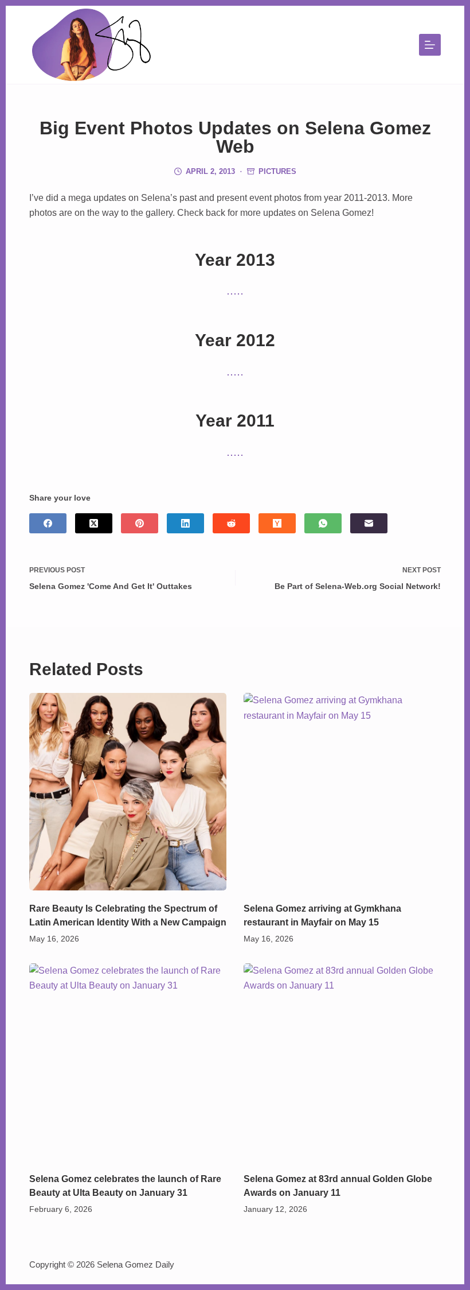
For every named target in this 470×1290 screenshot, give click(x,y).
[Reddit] (231, 523)
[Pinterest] (139, 523)
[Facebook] (47, 523)
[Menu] (430, 45)
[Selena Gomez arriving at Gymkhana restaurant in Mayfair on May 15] (342, 791)
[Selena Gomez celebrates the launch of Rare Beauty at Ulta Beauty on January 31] (127, 1062)
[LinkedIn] (185, 523)
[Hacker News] (277, 523)
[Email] (368, 523)
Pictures (277, 171)
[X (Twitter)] (93, 523)
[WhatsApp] (323, 523)
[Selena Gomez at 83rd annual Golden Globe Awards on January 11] (342, 1062)
